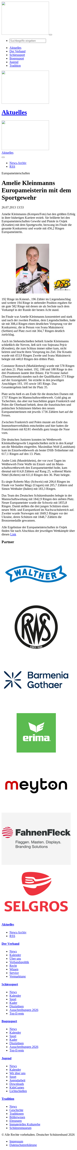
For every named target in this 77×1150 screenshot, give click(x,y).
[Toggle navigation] (50, 34)
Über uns (15, 958)
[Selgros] (36, 916)
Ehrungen (15, 1120)
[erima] (36, 758)
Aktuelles (14, 112)
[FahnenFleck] (36, 863)
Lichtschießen (18, 1091)
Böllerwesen (17, 1117)
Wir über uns (17, 1073)
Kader (13, 1002)
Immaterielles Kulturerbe (24, 1124)
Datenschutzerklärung (23, 1145)
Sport (12, 999)
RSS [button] (12, 166)
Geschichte (16, 1110)
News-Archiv (17, 932)
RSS (12, 936)
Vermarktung (17, 976)
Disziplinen (16, 1006)
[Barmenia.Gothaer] (36, 705)
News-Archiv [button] (17, 163)
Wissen (13, 969)
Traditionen (16, 1113)
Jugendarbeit (17, 1080)
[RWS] (36, 652)
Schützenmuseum (20, 1128)
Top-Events (16, 1013)
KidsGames (16, 1087)
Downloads (16, 1084)
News (13, 951)
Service (14, 972)
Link (13, 534)
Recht (13, 965)
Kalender (15, 955)
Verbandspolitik (19, 962)
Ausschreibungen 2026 (23, 1010)
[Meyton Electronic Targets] (36, 810)
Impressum (16, 1141)
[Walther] (36, 599)
